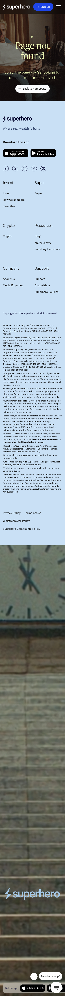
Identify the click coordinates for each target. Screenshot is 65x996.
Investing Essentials (47, 249)
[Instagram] (24, 168)
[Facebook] (34, 168)
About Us (9, 279)
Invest (7, 193)
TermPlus (9, 206)
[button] (43, 7)
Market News (43, 242)
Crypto (7, 236)
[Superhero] (32, 119)
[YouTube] (43, 168)
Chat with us (43, 285)
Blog (37, 236)
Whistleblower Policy (16, 521)
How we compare (14, 200)
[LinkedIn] (6, 168)
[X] (15, 168)
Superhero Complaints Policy (21, 529)
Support (40, 279)
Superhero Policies (46, 292)
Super (38, 193)
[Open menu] (58, 7)
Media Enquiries (13, 285)
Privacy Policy (12, 513)
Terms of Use (32, 513)
